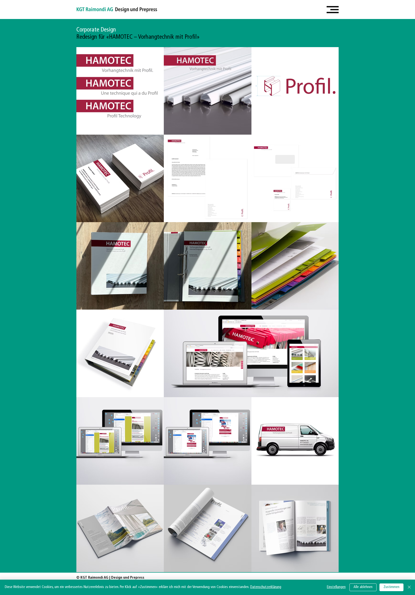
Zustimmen (391, 587)
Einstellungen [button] (336, 587)
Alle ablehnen (363, 587)
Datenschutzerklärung (265, 587)
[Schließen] (409, 587)
